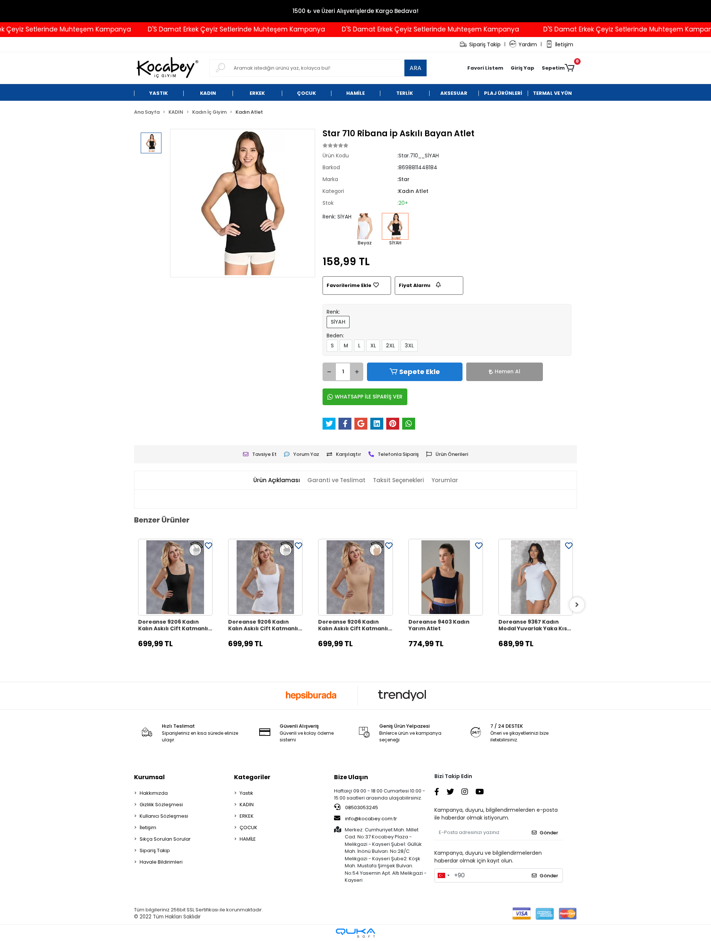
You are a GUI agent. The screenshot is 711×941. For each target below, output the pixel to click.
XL (373, 345)
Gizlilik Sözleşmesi (161, 804)
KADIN (247, 804)
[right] (577, 605)
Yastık (246, 793)
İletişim (564, 44)
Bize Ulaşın (351, 777)
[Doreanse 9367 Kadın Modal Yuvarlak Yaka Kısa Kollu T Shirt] (536, 577)
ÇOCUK (248, 827)
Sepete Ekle (419, 371)
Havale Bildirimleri (161, 861)
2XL (390, 345)
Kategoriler (252, 777)
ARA (415, 68)
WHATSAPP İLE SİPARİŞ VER (369, 396)
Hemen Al (507, 371)
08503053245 (361, 807)
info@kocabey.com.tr (371, 818)
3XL (409, 345)
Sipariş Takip (485, 44)
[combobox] (443, 875)
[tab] (276, 480)
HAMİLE (248, 838)
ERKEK (247, 816)
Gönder (549, 832)
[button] (522, 68)
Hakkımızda (154, 793)
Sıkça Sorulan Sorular (165, 838)
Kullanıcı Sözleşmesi (164, 816)
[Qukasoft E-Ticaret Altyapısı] (355, 933)
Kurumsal (149, 777)
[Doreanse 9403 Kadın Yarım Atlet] (446, 577)
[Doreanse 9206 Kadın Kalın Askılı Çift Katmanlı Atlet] (175, 577)
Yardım (527, 44)
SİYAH (338, 322)
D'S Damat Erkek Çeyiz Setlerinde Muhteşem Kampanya (213, 29)
